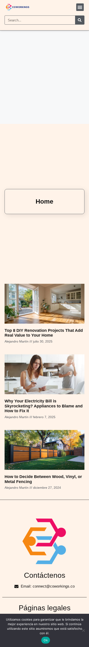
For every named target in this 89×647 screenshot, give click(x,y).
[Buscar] (79, 20)
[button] (80, 7)
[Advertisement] (44, 77)
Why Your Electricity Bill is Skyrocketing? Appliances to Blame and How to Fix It (44, 406)
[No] (83, 630)
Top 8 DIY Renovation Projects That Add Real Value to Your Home (44, 333)
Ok (46, 640)
